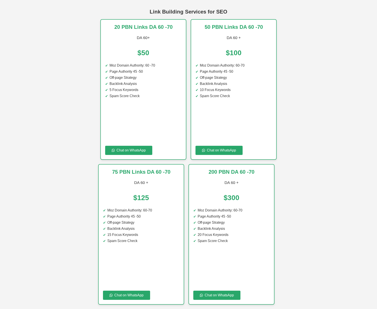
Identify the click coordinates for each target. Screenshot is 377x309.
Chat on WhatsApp (131, 150)
